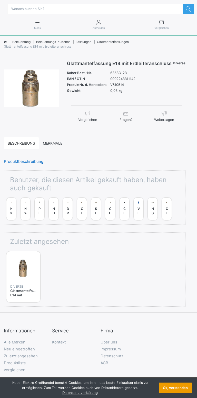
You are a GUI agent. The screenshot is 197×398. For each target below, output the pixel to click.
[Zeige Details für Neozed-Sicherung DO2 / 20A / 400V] (153, 202)
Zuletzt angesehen (21, 355)
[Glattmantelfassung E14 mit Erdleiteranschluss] (31, 88)
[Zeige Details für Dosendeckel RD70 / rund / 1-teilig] (68, 202)
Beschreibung (21, 143)
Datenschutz (112, 355)
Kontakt (59, 342)
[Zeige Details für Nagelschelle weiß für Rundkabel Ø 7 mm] (11, 202)
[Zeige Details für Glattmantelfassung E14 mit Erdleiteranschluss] (23, 268)
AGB (104, 362)
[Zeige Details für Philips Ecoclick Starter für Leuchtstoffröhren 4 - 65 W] (39, 202)
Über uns (109, 342)
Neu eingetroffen (19, 349)
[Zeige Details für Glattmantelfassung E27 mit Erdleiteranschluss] (82, 202)
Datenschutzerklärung (80, 393)
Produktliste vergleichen (15, 366)
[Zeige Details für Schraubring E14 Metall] (96, 202)
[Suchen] (188, 9)
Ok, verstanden (175, 388)
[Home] (5, 42)
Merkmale (52, 143)
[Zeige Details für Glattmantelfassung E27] (124, 202)
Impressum (111, 349)
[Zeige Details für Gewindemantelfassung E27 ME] (167, 202)
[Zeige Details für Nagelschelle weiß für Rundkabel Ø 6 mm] (25, 202)
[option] (31, 88)
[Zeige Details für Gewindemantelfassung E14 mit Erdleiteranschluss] (110, 202)
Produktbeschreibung (23, 161)
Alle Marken (14, 342)
